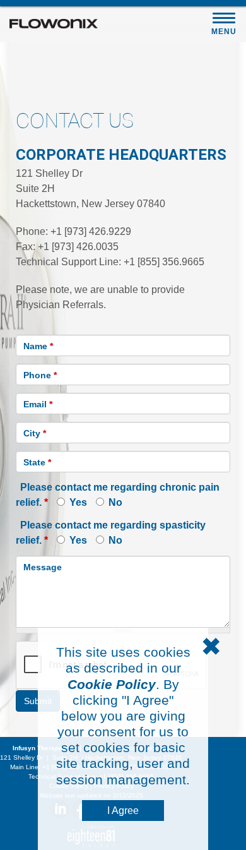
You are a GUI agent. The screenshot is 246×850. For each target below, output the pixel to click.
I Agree (123, 810)
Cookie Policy (111, 684)
